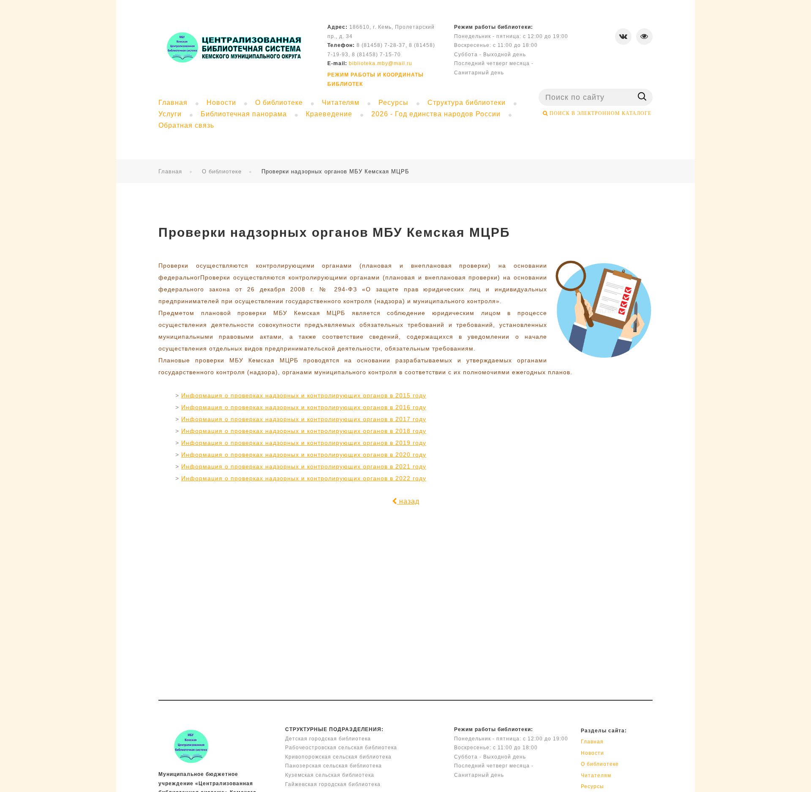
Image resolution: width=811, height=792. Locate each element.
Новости (592, 753)
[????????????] (233, 47)
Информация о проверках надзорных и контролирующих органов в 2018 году (303, 431)
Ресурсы (592, 786)
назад (408, 501)
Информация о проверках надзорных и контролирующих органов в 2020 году (303, 454)
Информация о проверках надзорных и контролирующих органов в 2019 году (303, 442)
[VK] (623, 36)
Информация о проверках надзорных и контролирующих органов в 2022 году (303, 478)
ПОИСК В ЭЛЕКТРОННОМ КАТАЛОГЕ (599, 113)
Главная (170, 171)
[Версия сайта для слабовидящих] (644, 36)
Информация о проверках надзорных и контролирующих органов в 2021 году (303, 466)
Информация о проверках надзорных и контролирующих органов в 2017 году (303, 419)
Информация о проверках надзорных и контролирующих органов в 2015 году (303, 395)
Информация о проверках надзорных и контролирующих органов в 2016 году (303, 407)
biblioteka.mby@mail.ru (380, 63)
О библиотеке (222, 171)
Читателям (596, 775)
